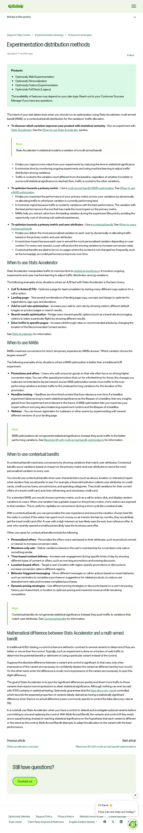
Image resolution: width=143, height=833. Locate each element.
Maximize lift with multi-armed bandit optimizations (74, 440)
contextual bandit (102, 224)
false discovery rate (102, 690)
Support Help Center (18, 35)
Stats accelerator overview (23, 746)
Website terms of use (91, 816)
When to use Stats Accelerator (60, 130)
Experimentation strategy (49, 35)
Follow (130, 55)
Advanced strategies (80, 35)
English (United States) (82, 822)
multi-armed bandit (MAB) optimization (91, 188)
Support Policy (44, 816)
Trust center (15, 822)
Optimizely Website (19, 816)
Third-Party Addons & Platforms (46, 822)
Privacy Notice (66, 816)
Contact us (25, 781)
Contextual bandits (55, 618)
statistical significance (87, 271)
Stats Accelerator (21, 130)
